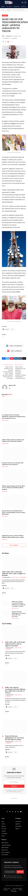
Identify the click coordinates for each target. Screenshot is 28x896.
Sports (23, 6)
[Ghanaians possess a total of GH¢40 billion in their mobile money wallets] (14, 526)
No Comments (6, 38)
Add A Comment (14, 545)
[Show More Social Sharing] (11, 42)
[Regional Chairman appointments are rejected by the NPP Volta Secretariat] (6, 613)
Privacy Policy (13, 791)
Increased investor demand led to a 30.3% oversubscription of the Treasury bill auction (13, 512)
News (3, 6)
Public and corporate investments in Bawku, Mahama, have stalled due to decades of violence (19, 604)
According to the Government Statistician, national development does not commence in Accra (13, 416)
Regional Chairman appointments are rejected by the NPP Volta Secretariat (19, 614)
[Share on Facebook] (3, 42)
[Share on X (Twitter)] (5, 42)
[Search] (23, 2)
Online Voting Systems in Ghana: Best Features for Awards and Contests (13, 440)
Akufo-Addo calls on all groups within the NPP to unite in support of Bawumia (13, 573)
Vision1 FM (9, 36)
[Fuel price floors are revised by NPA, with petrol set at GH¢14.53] (14, 454)
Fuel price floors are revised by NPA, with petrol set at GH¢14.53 (13, 463)
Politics (9, 6)
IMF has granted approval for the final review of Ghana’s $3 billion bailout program (13, 487)
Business (17, 6)
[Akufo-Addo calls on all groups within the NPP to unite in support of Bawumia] (14, 562)
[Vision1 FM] (8, 2)
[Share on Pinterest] (8, 42)
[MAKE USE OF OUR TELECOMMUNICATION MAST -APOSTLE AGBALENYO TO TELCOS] (14, 52)
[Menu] (25, 2)
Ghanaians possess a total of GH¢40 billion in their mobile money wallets (13, 536)
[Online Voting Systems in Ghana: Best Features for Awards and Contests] (14, 430)
